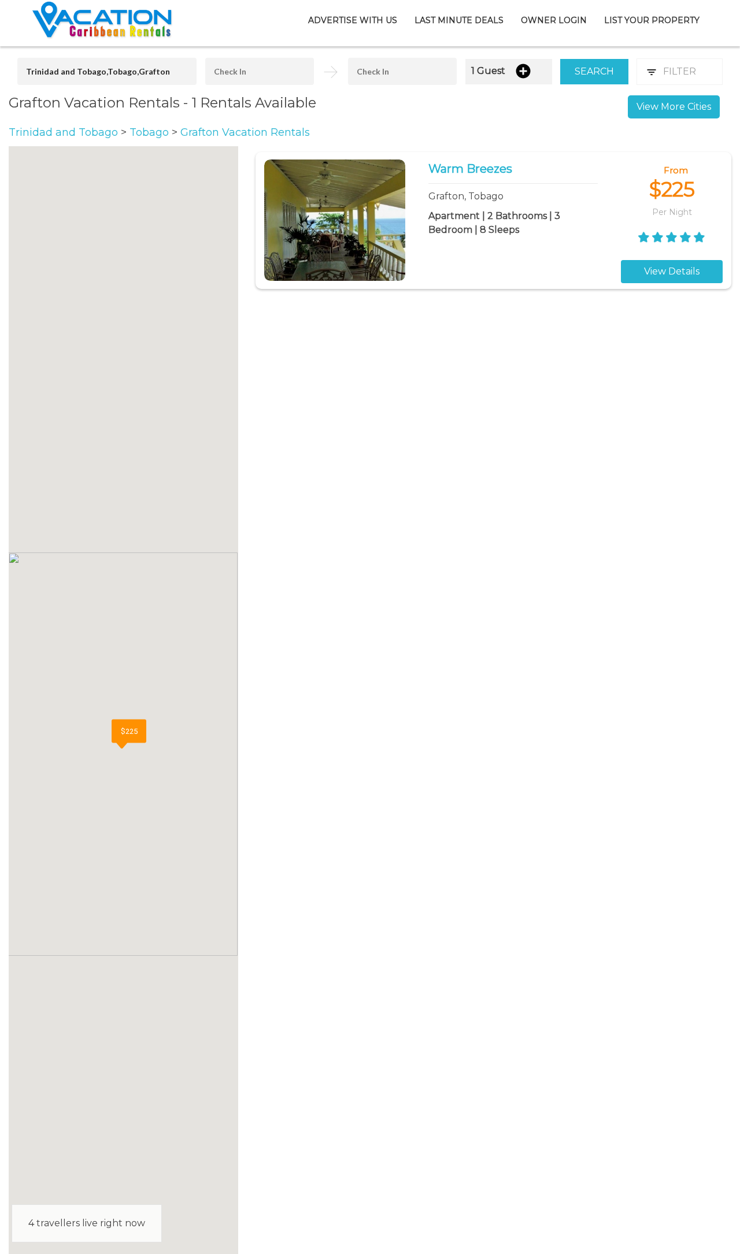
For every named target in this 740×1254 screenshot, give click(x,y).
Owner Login (554, 20)
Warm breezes (470, 169)
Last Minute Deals (459, 20)
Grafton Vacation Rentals (245, 132)
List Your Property (652, 20)
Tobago (151, 132)
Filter (679, 71)
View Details (672, 271)
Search (594, 71)
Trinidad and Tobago (65, 132)
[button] (129, 734)
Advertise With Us (352, 20)
